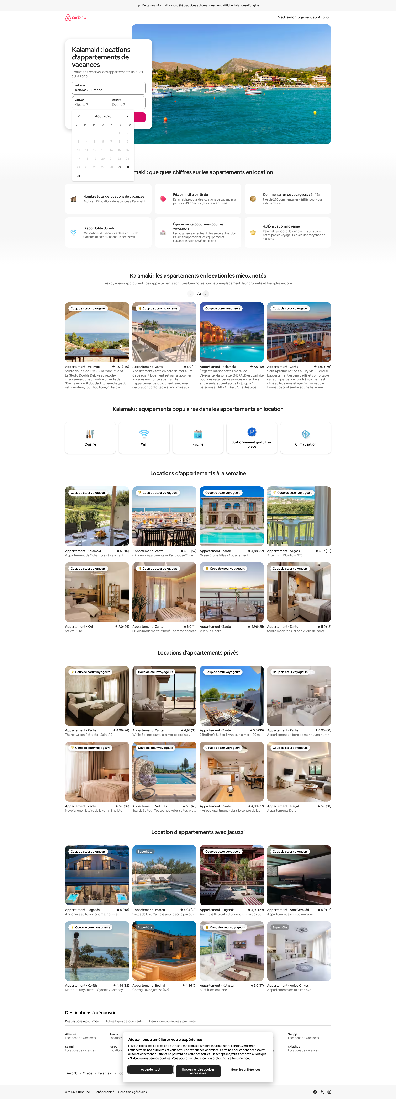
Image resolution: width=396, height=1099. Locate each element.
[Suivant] (205, 293)
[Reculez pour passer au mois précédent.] (79, 116)
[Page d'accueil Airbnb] (75, 17)
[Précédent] (190, 293)
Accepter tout (150, 1069)
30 (127, 167)
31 (78, 175)
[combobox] (108, 89)
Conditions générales (132, 1092)
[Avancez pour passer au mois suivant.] (127, 116)
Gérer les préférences (245, 1069)
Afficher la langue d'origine (241, 5)
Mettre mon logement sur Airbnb (303, 17)
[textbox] (90, 104)
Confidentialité (104, 1092)
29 (119, 167)
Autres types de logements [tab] (124, 1021)
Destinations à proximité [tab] (82, 1021)
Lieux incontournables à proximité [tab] (172, 1021)
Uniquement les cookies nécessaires (198, 1071)
